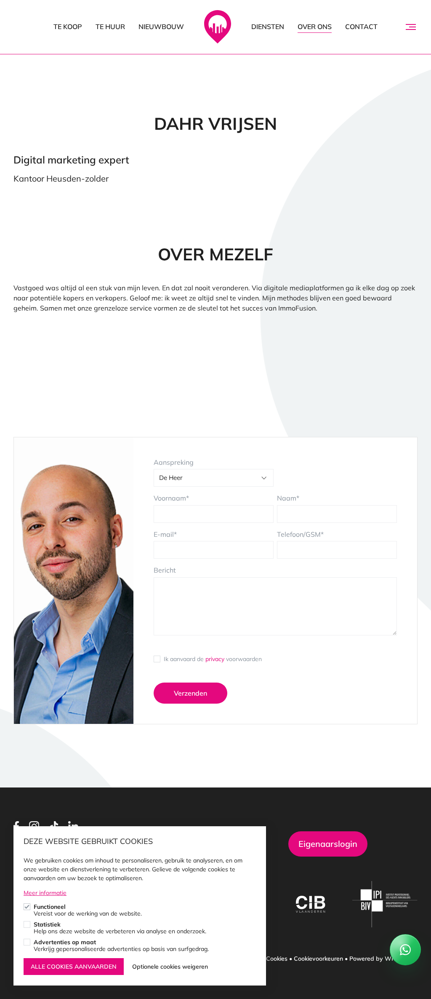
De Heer (170, 478)
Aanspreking (174, 462)
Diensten (267, 26)
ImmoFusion (217, 27)
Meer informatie (45, 893)
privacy (214, 659)
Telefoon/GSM (299, 534)
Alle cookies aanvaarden (74, 966)
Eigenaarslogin (327, 843)
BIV (385, 904)
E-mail (164, 534)
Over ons (315, 26)
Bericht (165, 570)
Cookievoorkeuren (318, 958)
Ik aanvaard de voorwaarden (213, 659)
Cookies (276, 958)
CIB (310, 904)
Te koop (67, 26)
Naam (286, 498)
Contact (361, 26)
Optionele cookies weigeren (170, 966)
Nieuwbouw (161, 26)
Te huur (110, 26)
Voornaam (170, 498)
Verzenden (190, 693)
